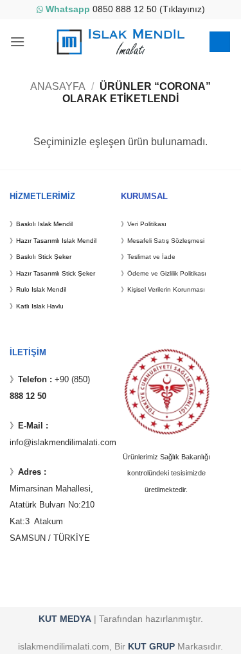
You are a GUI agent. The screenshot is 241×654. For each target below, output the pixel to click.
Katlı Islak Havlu (40, 306)
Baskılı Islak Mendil (44, 223)
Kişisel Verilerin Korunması (166, 289)
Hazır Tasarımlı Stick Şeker (55, 273)
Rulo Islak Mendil (41, 289)
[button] (17, 41)
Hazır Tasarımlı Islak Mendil (56, 240)
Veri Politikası (146, 223)
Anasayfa (57, 86)
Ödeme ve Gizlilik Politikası (166, 273)
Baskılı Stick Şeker (43, 256)
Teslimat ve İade (151, 256)
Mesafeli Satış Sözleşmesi (165, 240)
